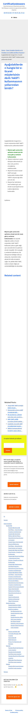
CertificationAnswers (14, 3)
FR (6, 13)
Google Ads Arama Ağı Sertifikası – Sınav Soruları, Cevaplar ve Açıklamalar (15, 530)
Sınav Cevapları (8, 523)
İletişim (6, 672)
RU (16, 13)
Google (8, 664)
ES (8, 13)
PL (18, 13)
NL (20, 13)
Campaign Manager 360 (14, 633)
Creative (10, 635)
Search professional (13, 597)
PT (14, 13)
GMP (7, 629)
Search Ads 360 (12, 637)
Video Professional (13, 601)
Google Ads (9, 525)
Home (3, 50)
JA (23, 13)
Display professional (13, 599)
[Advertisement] (14, 35)
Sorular (6, 520)
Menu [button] (15, 17)
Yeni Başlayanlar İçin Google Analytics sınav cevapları (17, 613)
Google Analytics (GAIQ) (14, 607)
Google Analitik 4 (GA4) (14, 605)
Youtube (8, 646)
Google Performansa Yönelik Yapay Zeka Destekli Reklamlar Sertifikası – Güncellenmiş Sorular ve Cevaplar (16, 591)
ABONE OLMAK (14, 507)
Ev (4, 516)
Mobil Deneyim (12, 640)
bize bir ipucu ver (14, 697)
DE (10, 13)
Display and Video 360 (14, 631)
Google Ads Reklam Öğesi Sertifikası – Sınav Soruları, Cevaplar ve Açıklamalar (15, 574)
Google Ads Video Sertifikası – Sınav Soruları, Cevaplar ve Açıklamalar (16, 552)
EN (4, 13)
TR (22, 13)
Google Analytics (10, 603)
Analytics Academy (13, 609)
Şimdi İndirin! (14, 484)
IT (12, 13)
